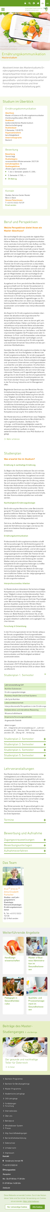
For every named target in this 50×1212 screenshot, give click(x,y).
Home (38, 3)
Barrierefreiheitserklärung (15, 1138)
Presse (8, 1128)
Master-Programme (13, 1089)
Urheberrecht (10, 1148)
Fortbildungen (10, 1103)
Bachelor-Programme (14, 1079)
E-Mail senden (12, 918)
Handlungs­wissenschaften (13, 955)
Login (25, 3)
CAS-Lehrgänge (11, 1098)
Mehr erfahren (13, 439)
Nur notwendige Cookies (17, 1207)
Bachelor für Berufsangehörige (17, 1084)
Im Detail (11, 1067)
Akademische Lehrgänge (15, 1094)
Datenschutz (10, 1143)
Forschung (9, 1106)
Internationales (11, 1111)
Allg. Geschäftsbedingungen (16, 1133)
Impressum (9, 1153)
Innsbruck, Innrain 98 (14, 1161)
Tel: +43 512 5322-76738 (13, 914)
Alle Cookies (37, 1207)
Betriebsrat (9, 1121)
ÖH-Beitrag (12, 179)
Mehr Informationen (31, 1201)
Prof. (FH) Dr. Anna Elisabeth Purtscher (12, 891)
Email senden (10, 205)
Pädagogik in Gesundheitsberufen (13, 995)
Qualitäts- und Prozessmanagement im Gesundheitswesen (36, 995)
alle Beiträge (32, 1032)
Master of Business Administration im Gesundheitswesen (36, 955)
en (47, 3)
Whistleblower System (14, 1126)
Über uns (8, 1116)
